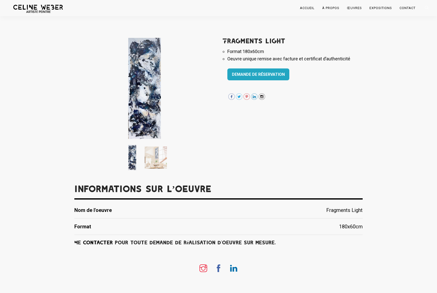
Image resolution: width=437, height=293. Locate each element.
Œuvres (354, 8)
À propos (330, 8)
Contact (408, 8)
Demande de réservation (258, 74)
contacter (98, 242)
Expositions (380, 8)
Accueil (307, 8)
